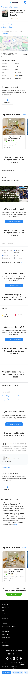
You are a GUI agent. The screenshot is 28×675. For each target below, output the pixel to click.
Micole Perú (5, 642)
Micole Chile (5, 640)
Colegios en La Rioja (7, 7)
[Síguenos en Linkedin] (7, 658)
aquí (15, 524)
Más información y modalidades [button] (11, 262)
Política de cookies (14, 667)
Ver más (24, 114)
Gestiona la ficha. (11, 56)
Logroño (16, 7)
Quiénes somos (5, 607)
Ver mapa (5, 33)
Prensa (3, 613)
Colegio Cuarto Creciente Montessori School (16, 138)
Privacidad (14, 663)
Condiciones (5, 666)
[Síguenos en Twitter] (11, 658)
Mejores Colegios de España (10, 6)
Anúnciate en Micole (7, 616)
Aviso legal (4, 663)
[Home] (1, 6)
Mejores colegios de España (9, 626)
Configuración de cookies (22, 663)
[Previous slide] (1, 459)
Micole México (5, 634)
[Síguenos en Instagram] (17, 658)
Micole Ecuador (5, 645)
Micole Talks (5, 618)
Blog (3, 610)
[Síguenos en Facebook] (14, 658)
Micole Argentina (6, 637)
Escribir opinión (6, 467)
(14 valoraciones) (22, 18)
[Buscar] (25, 2)
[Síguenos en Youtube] (21, 658)
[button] (14, 170)
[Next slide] (26, 459)
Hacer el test (14, 594)
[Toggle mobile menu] (2, 2)
